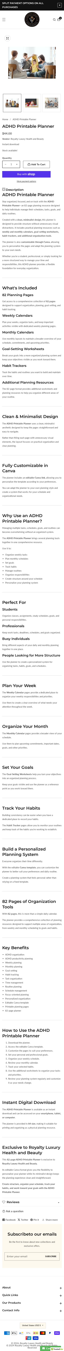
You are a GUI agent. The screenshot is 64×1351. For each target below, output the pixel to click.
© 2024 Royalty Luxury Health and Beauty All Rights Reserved (32, 1346)
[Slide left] (3, 103)
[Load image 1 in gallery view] (12, 103)
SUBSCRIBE (50, 1256)
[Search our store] (54, 19)
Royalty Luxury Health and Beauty (36, 1343)
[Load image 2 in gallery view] (32, 103)
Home (5, 119)
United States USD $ (31, 1325)
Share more (52, 1219)
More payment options (26, 181)
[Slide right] (60, 103)
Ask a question (14, 1211)
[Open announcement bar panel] (59, 5)
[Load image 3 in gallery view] (51, 103)
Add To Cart (38, 164)
